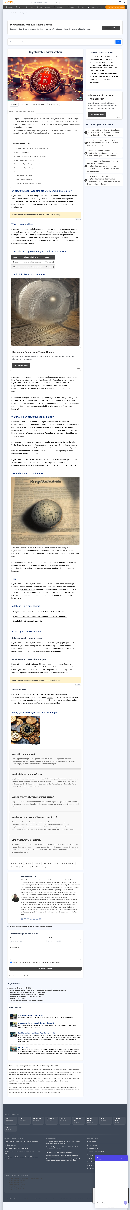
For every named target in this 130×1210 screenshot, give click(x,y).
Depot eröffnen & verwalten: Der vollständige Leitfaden (22, 1141)
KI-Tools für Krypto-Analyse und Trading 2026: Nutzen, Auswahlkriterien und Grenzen (63, 1142)
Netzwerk (15, 430)
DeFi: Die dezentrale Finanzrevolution (16, 1148)
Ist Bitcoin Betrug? (10, 1145)
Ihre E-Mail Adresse (53, 938)
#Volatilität (35, 867)
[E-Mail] (40, 919)
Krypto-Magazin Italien (16, 1187)
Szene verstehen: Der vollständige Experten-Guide (62, 1155)
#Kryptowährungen (16, 863)
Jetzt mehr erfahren (110, 28)
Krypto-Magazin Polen (16, 1182)
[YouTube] (34, 919)
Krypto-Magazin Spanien (17, 1184)
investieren (15, 598)
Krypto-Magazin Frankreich (18, 1180)
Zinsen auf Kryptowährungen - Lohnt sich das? (26, 1001)
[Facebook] (22, 919)
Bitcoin (43, 196)
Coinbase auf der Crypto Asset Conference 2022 (27, 992)
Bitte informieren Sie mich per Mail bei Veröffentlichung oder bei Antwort (36, 962)
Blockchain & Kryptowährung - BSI (28, 621)
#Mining (56, 863)
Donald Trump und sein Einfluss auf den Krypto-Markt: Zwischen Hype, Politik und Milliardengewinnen (63, 1159)
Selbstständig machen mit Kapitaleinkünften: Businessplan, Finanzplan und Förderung (65, 1147)
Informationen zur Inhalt (96, 1151)
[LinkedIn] (25, 919)
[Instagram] (28, 919)
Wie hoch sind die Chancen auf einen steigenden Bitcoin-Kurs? (23, 1152)
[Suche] (57, 2)
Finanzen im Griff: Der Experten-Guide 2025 (59, 1152)
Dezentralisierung (28, 589)
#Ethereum (37, 863)
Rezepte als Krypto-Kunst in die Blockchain (25, 996)
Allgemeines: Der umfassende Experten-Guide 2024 (36, 1023)
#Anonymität (14, 867)
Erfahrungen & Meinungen (25, 112)
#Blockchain (47, 863)
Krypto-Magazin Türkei (16, 1189)
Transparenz (39, 700)
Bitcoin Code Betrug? (17, 998)
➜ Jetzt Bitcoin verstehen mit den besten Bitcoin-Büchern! (35, 215)
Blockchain (61, 377)
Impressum (92, 1141)
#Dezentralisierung (68, 863)
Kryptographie (64, 229)
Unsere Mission (93, 1148)
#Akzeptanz (45, 867)
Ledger (50, 697)
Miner (47, 406)
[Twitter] (31, 919)
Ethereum (54, 196)
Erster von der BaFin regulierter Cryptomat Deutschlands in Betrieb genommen (38, 990)
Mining (63, 398)
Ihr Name (13, 938)
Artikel (11, 112)
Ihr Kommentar (14, 947)
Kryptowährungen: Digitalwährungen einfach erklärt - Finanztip (40, 616)
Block (69, 383)
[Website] (37, 919)
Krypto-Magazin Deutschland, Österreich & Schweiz (25, 1178)
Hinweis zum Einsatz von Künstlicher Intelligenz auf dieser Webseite (30, 926)
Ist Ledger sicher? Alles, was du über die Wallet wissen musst (22, 1158)
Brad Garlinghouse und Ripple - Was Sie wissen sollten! (37, 1033)
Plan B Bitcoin (23, 1047)
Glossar (91, 1155)
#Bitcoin (28, 863)
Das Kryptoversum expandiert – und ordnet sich (27, 994)
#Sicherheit (25, 867)
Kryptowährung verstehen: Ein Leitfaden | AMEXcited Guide (38, 612)
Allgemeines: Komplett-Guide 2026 (30, 1015)
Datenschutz (92, 1145)
